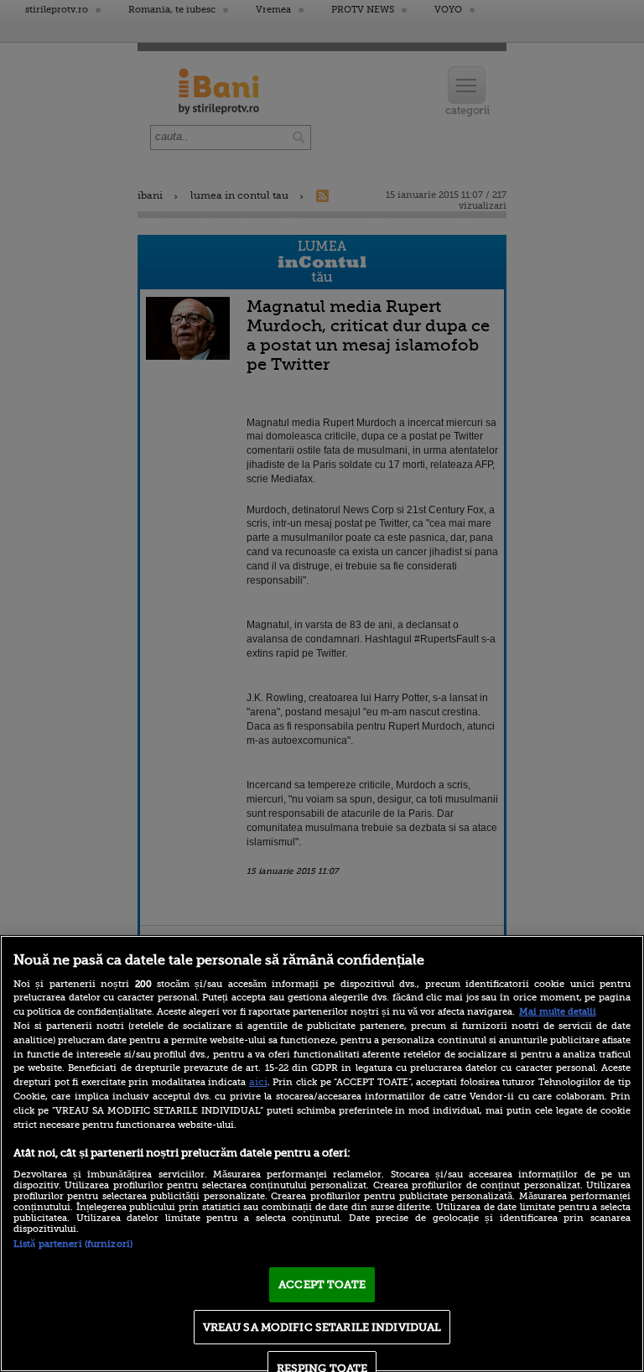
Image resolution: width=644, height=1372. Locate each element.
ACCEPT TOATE (322, 1284)
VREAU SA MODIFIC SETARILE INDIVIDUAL (322, 1327)
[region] (322, 1153)
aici (258, 1082)
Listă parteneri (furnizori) (72, 1244)
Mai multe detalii (557, 1011)
